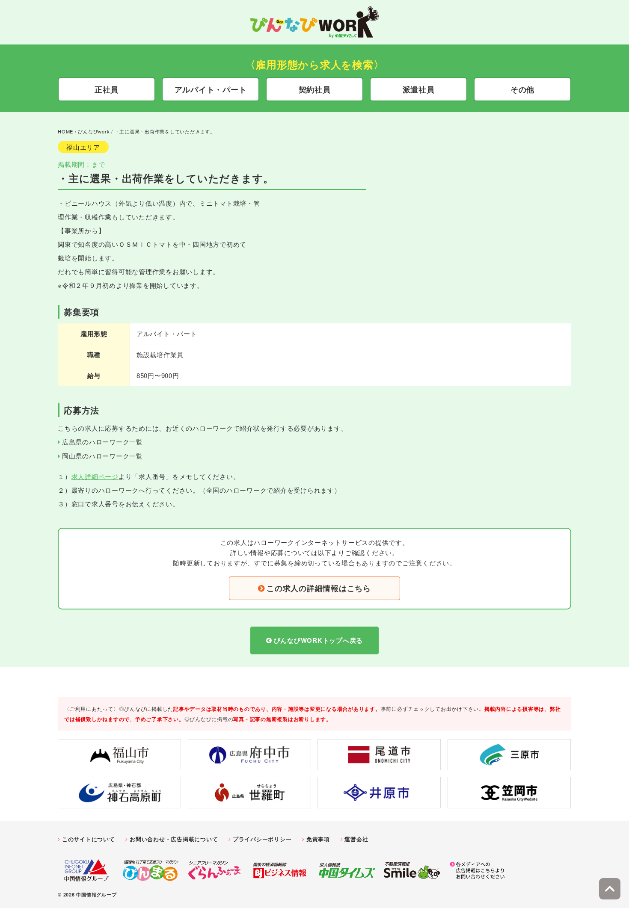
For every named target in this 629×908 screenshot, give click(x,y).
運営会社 (356, 839)
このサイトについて (88, 839)
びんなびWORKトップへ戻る (318, 640)
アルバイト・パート (211, 89)
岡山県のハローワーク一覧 (102, 455)
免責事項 (318, 839)
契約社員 (315, 89)
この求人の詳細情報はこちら (319, 588)
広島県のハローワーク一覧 (102, 441)
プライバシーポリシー (262, 839)
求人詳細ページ (95, 476)
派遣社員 (419, 89)
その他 (522, 89)
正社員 (107, 89)
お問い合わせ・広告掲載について (174, 839)
